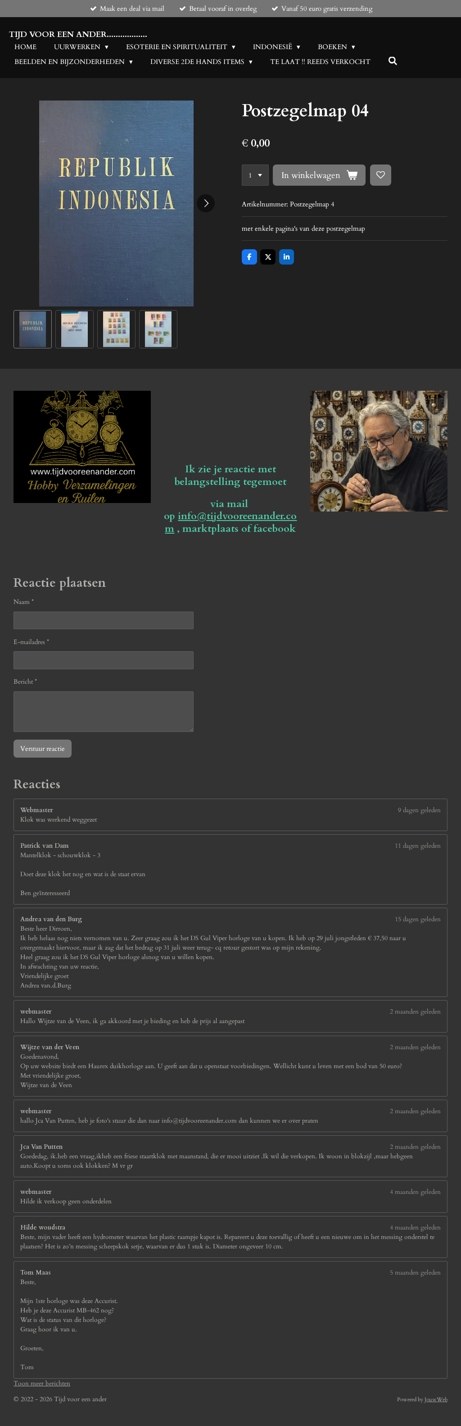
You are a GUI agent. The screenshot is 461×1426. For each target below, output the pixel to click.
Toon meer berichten (42, 1383)
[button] (33, 329)
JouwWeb (436, 1399)
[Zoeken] (393, 61)
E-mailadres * (31, 642)
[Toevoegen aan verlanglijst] (380, 175)
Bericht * (25, 681)
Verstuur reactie (42, 748)
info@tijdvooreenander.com (231, 522)
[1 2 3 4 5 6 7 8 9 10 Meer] (255, 175)
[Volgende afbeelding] (206, 203)
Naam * (24, 602)
